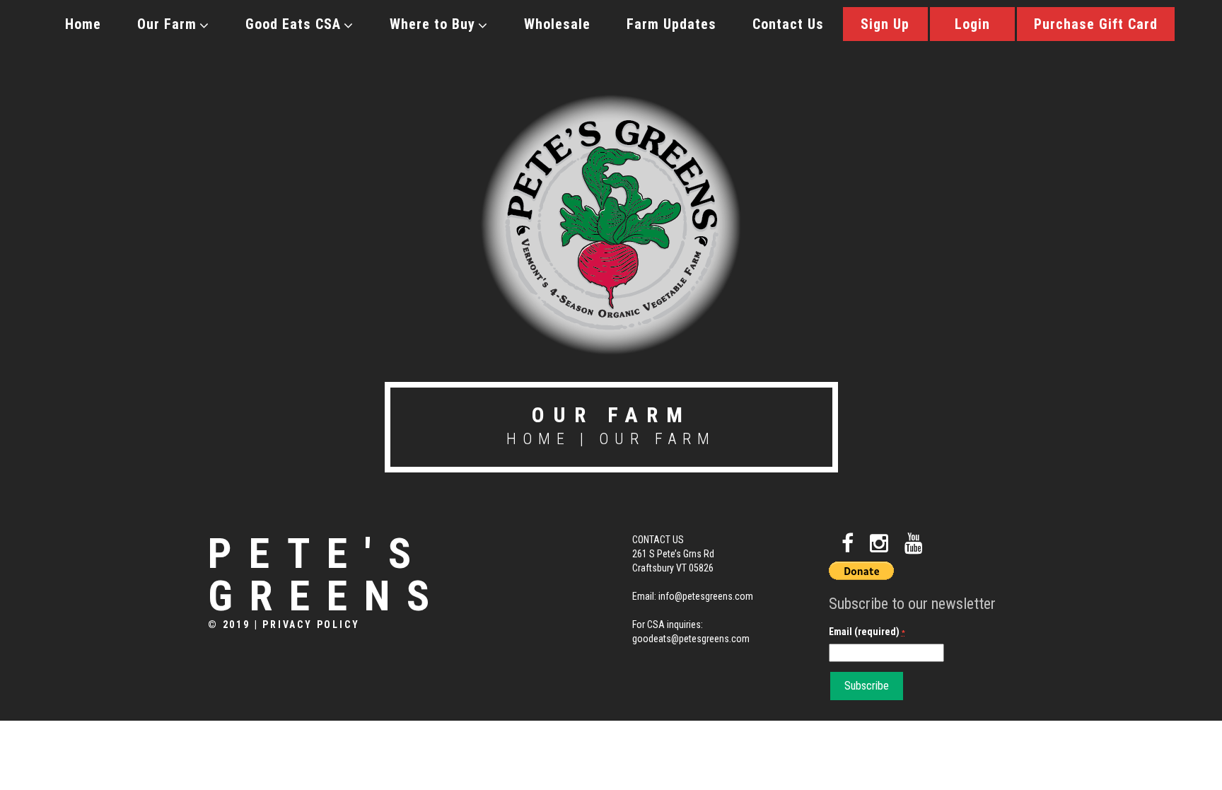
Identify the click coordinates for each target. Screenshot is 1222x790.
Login (972, 24)
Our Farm (167, 24)
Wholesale (557, 24)
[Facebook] (848, 543)
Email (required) (867, 631)
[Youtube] (913, 543)
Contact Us (788, 24)
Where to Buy (432, 24)
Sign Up (885, 24)
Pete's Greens (327, 575)
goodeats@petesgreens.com (691, 638)
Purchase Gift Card (1096, 24)
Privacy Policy (310, 624)
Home (83, 24)
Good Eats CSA (293, 24)
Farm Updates (671, 24)
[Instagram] (879, 543)
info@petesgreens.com (705, 596)
